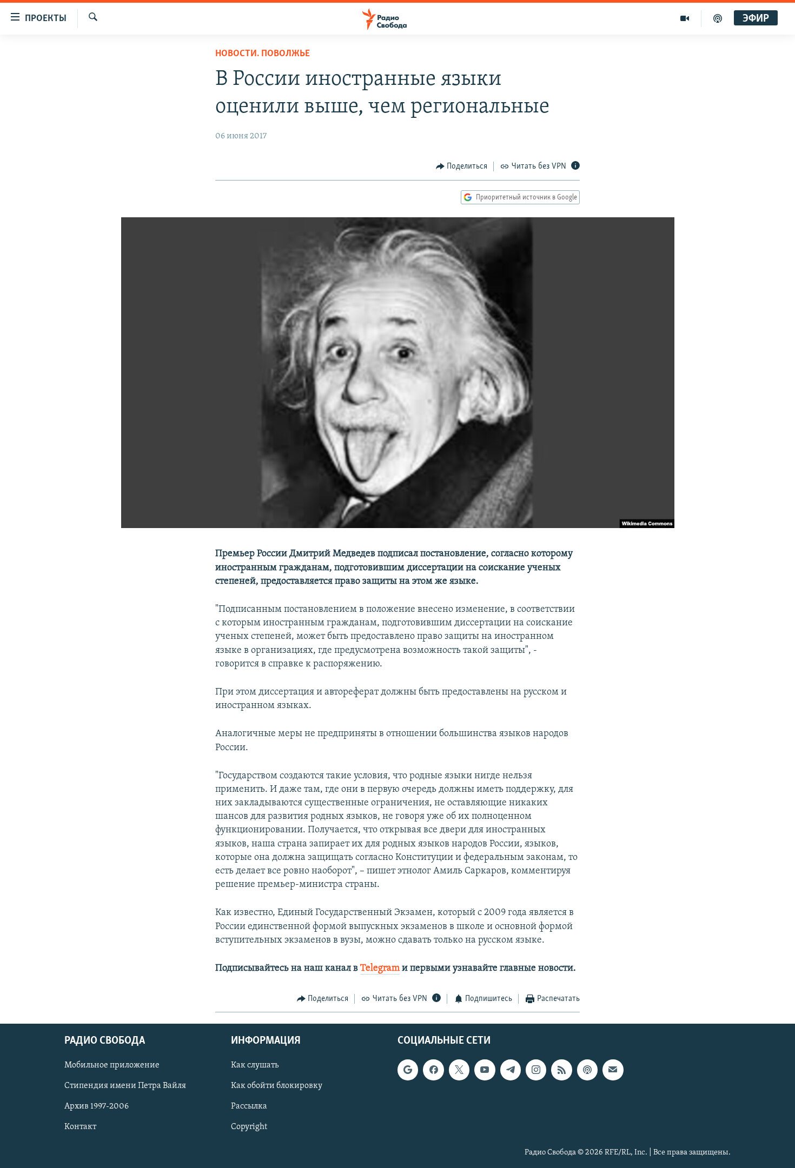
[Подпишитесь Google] (408, 1069)
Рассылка (249, 1106)
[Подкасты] (587, 1069)
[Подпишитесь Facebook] (433, 1069)
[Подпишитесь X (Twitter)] (459, 1069)
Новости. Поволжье (262, 54)
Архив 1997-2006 (96, 1106)
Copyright (249, 1127)
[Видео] (684, 18)
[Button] (462, 166)
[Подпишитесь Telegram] (510, 1069)
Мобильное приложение (112, 1065)
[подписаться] (612, 1069)
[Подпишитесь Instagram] (536, 1069)
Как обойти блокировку (276, 1086)
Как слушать (255, 1065)
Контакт (80, 1127)
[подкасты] (717, 18)
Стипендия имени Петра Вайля (125, 1086)
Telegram (380, 968)
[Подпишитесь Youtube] (484, 1069)
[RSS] (561, 1069)
